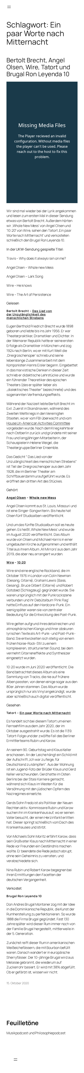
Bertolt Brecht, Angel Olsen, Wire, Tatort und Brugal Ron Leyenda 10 (38, 67)
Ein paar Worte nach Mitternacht (45, 713)
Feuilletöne (22, 1023)
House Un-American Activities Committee (38, 423)
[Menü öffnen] (9, 7)
